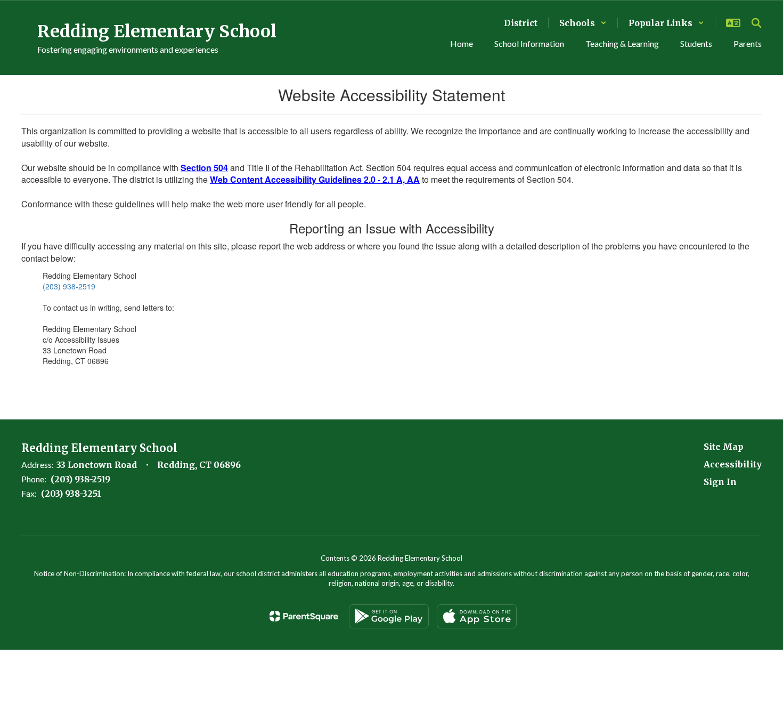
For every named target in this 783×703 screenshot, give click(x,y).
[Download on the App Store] (477, 616)
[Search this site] (756, 23)
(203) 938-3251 (71, 493)
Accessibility (733, 464)
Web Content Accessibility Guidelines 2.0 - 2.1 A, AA (315, 179)
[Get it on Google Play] (389, 616)
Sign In (720, 481)
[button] (583, 23)
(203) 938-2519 (69, 286)
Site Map (724, 446)
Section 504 (204, 167)
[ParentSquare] (304, 616)
